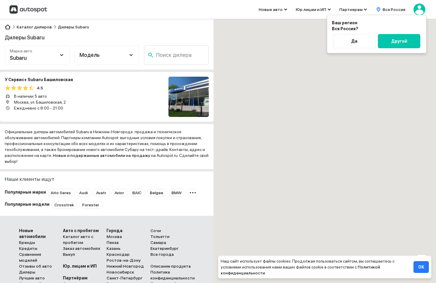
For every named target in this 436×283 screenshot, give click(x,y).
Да (354, 41)
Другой (399, 41)
